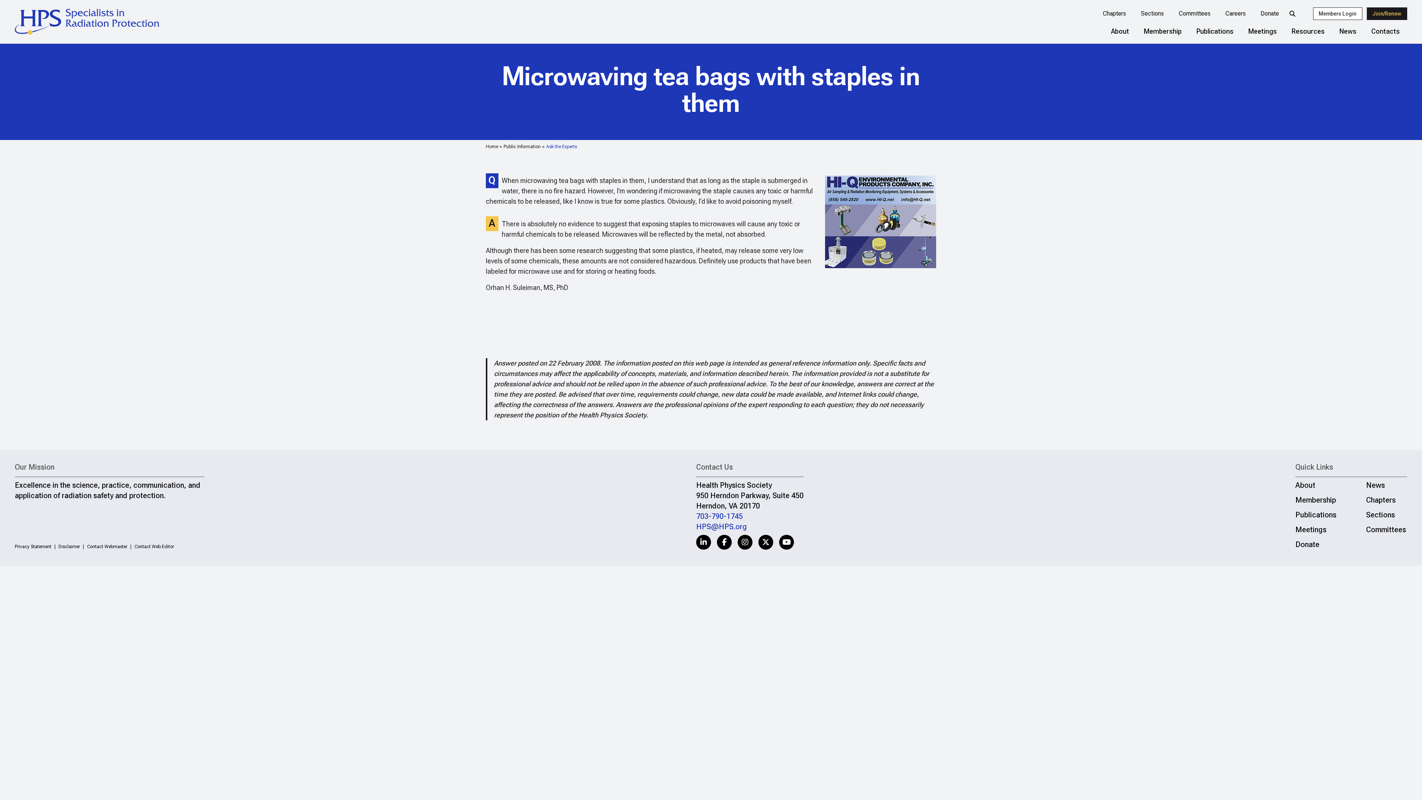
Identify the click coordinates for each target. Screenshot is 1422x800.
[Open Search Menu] (1292, 14)
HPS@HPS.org (721, 526)
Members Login (1337, 14)
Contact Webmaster (107, 546)
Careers (1235, 13)
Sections (1152, 13)
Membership (1163, 31)
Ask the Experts (561, 146)
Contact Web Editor (154, 546)
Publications (1215, 31)
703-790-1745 (719, 516)
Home (492, 146)
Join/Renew (1386, 14)
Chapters (1114, 13)
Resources (1308, 31)
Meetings (1262, 31)
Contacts (1385, 31)
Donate (1270, 13)
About (1120, 31)
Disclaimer (69, 546)
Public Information (522, 146)
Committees (1195, 13)
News (1347, 31)
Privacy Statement (33, 546)
